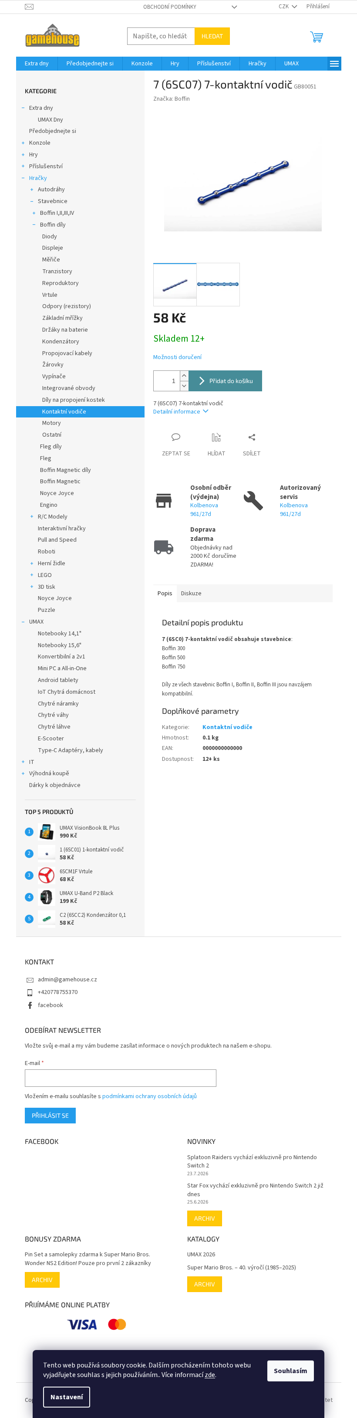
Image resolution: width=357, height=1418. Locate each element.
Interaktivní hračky (62, 528)
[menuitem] (36, 64)
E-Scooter (51, 738)
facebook (50, 1005)
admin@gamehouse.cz (67, 979)
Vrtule (49, 295)
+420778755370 (57, 992)
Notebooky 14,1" (59, 633)
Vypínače (54, 376)
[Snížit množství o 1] (184, 386)
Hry (33, 154)
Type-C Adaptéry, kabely (70, 750)
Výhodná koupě (49, 773)
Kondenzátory (60, 341)
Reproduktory (60, 283)
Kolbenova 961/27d (204, 509)
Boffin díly (53, 225)
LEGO (45, 575)
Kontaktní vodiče (64, 411)
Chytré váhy (53, 715)
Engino (48, 505)
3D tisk (46, 587)
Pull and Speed (57, 540)
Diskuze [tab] (191, 593)
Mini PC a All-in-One (62, 668)
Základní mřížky (62, 318)
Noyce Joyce (57, 493)
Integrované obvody (68, 388)
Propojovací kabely (67, 353)
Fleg (45, 458)
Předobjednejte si (52, 131)
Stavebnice (52, 201)
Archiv (204, 1218)
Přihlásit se (50, 1115)
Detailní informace (176, 411)
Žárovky (53, 364)
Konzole (40, 143)
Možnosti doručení (177, 357)
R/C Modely (52, 516)
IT (31, 762)
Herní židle (51, 563)
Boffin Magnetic (60, 481)
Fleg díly (51, 446)
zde (210, 1375)
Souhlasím (290, 1371)
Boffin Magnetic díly (65, 470)
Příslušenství (46, 166)
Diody (49, 236)
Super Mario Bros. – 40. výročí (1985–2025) (241, 1268)
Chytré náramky (58, 703)
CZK (284, 6)
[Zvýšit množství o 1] (184, 376)
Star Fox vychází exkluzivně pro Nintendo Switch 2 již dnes (255, 1190)
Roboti (46, 551)
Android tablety (58, 680)
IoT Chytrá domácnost (66, 692)
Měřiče (51, 259)
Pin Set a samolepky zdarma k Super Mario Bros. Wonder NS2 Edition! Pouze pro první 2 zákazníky (88, 1259)
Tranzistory (57, 271)
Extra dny (41, 108)
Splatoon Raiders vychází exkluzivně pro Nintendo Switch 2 (252, 1161)
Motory (51, 423)
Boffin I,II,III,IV (57, 213)
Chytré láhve (54, 727)
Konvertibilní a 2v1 (61, 656)
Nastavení (67, 1397)
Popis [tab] (165, 593)
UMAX (36, 621)
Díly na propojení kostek (73, 400)
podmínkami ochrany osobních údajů (149, 1096)
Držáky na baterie (65, 330)
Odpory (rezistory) (66, 306)
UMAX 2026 (201, 1255)
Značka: (171, 99)
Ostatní (51, 435)
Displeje (52, 248)
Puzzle (46, 610)
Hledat (212, 36)
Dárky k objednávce (55, 785)
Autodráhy (51, 189)
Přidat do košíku (231, 380)
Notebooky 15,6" (59, 645)
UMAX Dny (50, 119)
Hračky (38, 178)
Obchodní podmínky (169, 7)
